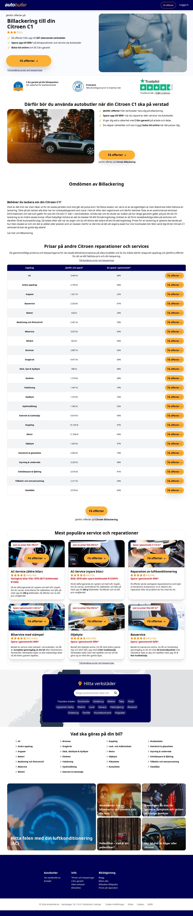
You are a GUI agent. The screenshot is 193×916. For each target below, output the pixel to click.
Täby (121, 701)
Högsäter (120, 712)
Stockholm (83, 701)
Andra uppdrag (25, 746)
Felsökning (67, 761)
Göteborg (98, 701)
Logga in (183, 4)
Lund (91, 707)
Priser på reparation (108, 887)
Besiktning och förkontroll (31, 761)
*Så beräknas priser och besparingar (24, 70)
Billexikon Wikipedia (108, 884)
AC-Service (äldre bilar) (27, 571)
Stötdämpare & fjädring (161, 756)
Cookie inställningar (114, 904)
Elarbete (66, 756)
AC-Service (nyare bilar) (87, 571)
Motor (112, 751)
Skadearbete (156, 741)
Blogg (101, 877)
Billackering (26, 233)
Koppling (113, 741)
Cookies (140, 904)
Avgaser (22, 751)
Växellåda (155, 766)
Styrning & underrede (160, 751)
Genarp (102, 707)
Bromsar (66, 741)
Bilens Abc (104, 881)
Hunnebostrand (102, 712)
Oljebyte (77, 634)
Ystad (131, 701)
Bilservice (22, 766)
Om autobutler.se (52, 877)
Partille (86, 712)
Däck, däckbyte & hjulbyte (75, 751)
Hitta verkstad (77, 884)
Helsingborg (117, 707)
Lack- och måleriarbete (120, 746)
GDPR (150, 904)
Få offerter (168, 5)
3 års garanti (77, 881)
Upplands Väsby (65, 707)
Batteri (21, 756)
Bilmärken (76, 887)
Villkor (131, 904)
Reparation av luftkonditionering (154, 571)
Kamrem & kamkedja (72, 771)
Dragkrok (67, 746)
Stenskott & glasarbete (161, 746)
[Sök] (115, 693)
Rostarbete (114, 766)
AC (19, 741)
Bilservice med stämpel (27, 634)
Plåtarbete (114, 761)
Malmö (111, 701)
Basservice (138, 634)
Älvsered (132, 707)
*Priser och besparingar (82, 877)
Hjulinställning (69, 766)
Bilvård (21, 771)
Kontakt (47, 881)
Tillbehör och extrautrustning (164, 761)
